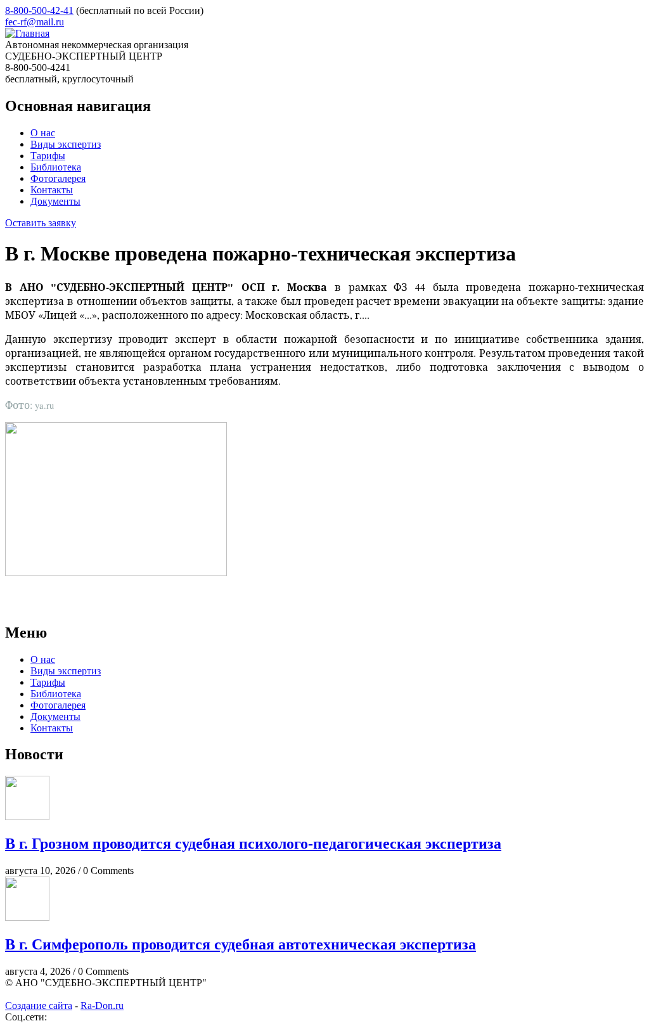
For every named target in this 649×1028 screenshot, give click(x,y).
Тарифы (47, 155)
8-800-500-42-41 (39, 10)
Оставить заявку (40, 222)
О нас (42, 132)
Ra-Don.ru (102, 1005)
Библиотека (55, 167)
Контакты (51, 189)
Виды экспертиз (65, 144)
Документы (55, 201)
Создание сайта (38, 1005)
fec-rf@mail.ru (34, 21)
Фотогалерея (58, 178)
